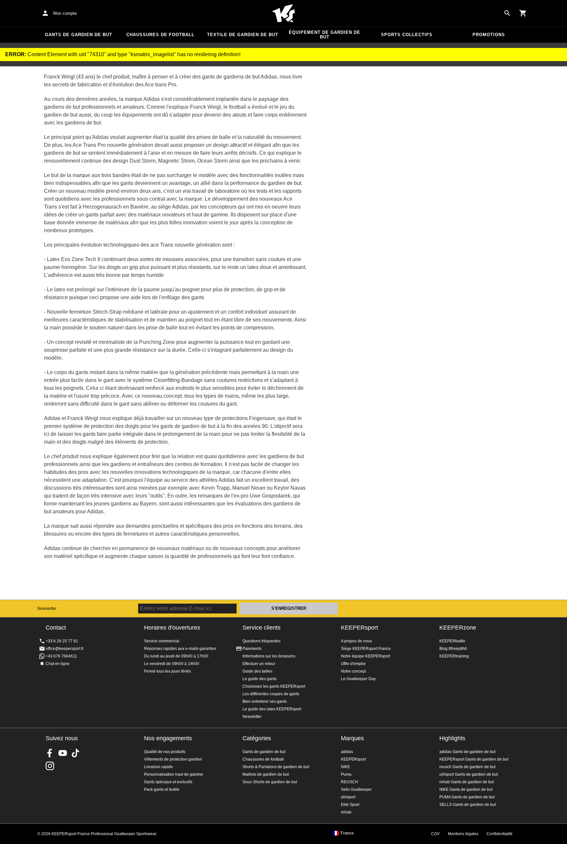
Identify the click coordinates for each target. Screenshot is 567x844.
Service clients (261, 627)
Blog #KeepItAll (453, 648)
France (347, 833)
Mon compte (65, 13)
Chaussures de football (160, 34)
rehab (346, 812)
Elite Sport (350, 804)
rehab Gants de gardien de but (466, 782)
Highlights (452, 738)
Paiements (252, 648)
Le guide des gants (259, 679)
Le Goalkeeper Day (358, 679)
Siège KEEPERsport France (366, 648)
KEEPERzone (457, 627)
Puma (346, 774)
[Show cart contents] (523, 13)
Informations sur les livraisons (268, 656)
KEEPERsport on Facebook (50, 753)
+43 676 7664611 (61, 656)
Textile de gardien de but (242, 34)
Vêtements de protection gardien (173, 759)
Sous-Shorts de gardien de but (269, 782)
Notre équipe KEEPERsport (365, 656)
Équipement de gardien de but (324, 34)
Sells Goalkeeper (356, 789)
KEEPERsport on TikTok (75, 753)
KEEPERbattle (452, 641)
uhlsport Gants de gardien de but (468, 774)
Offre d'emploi (353, 663)
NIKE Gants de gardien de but (466, 789)
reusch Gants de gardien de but (467, 767)
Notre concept (353, 671)
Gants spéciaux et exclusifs (168, 782)
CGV (435, 834)
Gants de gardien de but (78, 34)
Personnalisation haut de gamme (173, 774)
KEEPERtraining (454, 656)
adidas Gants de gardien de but (467, 751)
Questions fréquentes (261, 641)
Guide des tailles (257, 671)
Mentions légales (463, 834)
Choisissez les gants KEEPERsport (273, 686)
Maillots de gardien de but (265, 774)
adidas (347, 751)
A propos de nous (356, 641)
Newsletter (46, 608)
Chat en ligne (58, 663)
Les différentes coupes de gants (270, 694)
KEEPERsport (359, 627)
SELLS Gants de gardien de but (467, 804)
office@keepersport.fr (65, 648)
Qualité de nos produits (164, 751)
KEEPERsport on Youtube (62, 753)
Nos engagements (168, 738)
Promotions (488, 34)
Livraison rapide (158, 767)
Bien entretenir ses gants (264, 701)
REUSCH (349, 782)
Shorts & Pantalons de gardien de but (275, 767)
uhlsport (348, 797)
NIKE (345, 767)
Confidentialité (500, 834)
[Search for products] (507, 13)
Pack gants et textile (161, 789)
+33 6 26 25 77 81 (62, 641)
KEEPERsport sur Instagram (50, 766)
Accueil (283, 13)
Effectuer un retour (258, 663)
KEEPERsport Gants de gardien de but (473, 759)
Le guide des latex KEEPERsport (271, 709)
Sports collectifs (406, 34)
